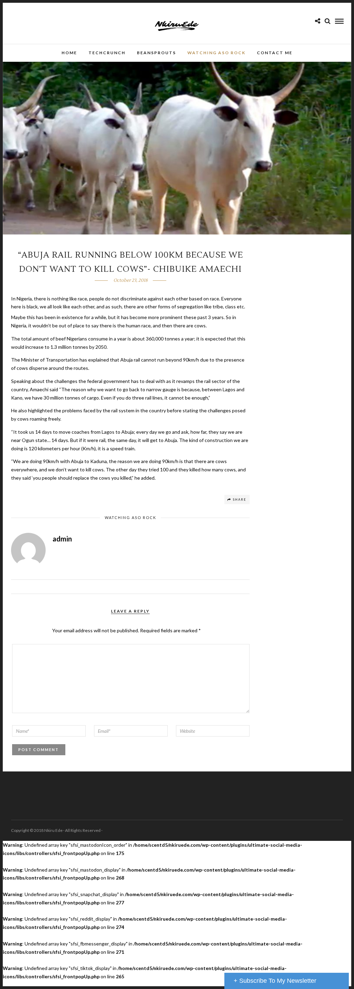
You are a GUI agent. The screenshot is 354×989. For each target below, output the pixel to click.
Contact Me (274, 52)
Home (69, 52)
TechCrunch (106, 52)
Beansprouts (156, 52)
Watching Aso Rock (216, 52)
